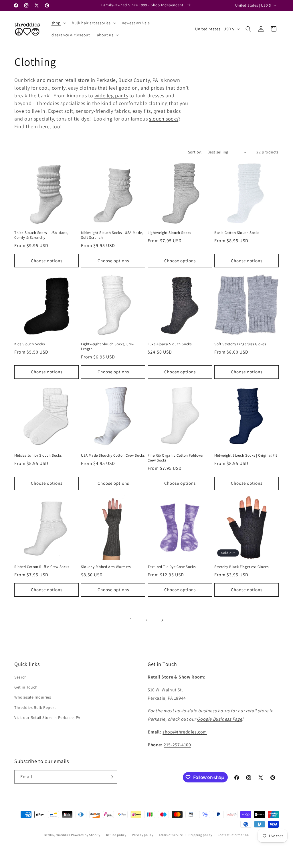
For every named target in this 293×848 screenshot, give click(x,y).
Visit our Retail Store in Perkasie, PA (47, 717)
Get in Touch (25, 687)
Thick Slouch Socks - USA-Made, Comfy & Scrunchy (41, 235)
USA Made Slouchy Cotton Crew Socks (112, 455)
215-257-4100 (177, 745)
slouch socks (163, 118)
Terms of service (171, 835)
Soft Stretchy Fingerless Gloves (240, 344)
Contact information (233, 835)
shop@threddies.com (185, 732)
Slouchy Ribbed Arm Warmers (106, 567)
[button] (58, 23)
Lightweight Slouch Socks (169, 232)
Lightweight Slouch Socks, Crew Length (107, 346)
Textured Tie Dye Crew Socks (171, 567)
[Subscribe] (110, 777)
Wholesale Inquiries (32, 697)
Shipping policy (200, 835)
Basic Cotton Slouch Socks (236, 232)
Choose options (46, 260)
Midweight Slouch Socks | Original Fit (245, 455)
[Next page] (162, 620)
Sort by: (195, 152)
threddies (63, 835)
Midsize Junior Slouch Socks (38, 455)
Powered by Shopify (85, 835)
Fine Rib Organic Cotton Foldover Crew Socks (175, 458)
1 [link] (131, 620)
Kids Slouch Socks (29, 344)
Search (20, 677)
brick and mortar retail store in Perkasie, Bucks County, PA (91, 80)
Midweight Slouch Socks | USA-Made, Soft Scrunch (112, 235)
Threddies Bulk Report (35, 707)
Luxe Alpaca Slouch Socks (169, 344)
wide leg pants (111, 95)
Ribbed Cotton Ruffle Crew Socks (41, 567)
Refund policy (116, 835)
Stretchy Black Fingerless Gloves (241, 567)
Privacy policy (142, 835)
